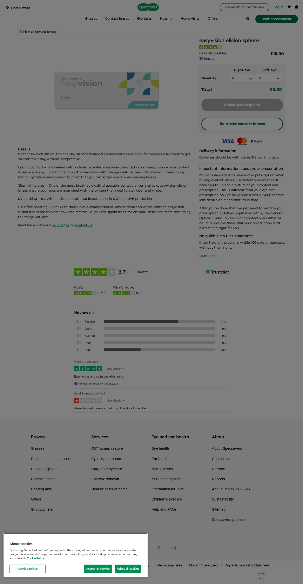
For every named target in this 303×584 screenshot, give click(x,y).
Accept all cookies (98, 568)
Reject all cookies (128, 568)
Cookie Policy (35, 558)
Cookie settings (28, 568)
